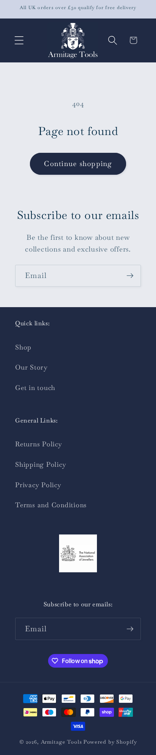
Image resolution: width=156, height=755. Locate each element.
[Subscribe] (130, 276)
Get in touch (35, 388)
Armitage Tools (61, 741)
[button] (19, 40)
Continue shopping (78, 163)
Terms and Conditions (51, 505)
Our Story (31, 367)
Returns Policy (38, 444)
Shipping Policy (40, 464)
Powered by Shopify (110, 741)
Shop (23, 347)
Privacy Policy (38, 485)
